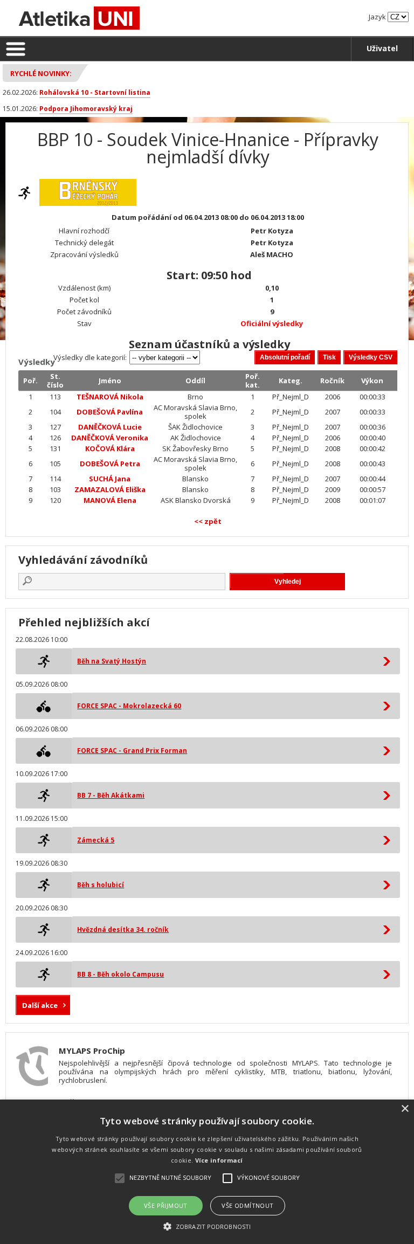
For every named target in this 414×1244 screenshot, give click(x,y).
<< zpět (208, 521)
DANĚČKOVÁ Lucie (110, 427)
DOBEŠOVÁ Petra (110, 463)
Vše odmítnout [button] (247, 1205)
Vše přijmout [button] (166, 1205)
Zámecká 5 (95, 840)
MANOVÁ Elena (110, 500)
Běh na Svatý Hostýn (111, 661)
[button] (207, 1226)
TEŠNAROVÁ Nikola (110, 397)
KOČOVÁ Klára (110, 448)
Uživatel (382, 48)
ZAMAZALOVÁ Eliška (110, 489)
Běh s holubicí (100, 884)
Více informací (219, 1160)
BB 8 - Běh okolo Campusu (120, 974)
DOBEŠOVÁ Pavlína (110, 412)
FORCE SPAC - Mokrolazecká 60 (129, 705)
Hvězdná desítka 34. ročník (123, 929)
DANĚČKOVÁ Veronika (109, 438)
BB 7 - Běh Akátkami (110, 795)
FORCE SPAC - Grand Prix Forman (132, 750)
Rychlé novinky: (41, 73)
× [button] (405, 1109)
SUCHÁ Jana (109, 478)
